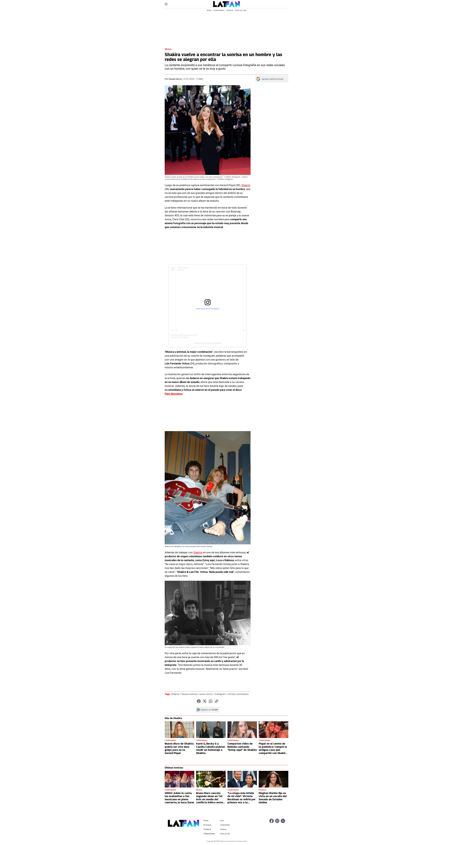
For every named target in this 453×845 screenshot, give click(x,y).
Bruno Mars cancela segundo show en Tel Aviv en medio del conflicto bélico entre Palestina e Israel (209, 799)
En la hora (210, 825)
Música (168, 49)
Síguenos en (209, 709)
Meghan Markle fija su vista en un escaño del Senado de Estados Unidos (273, 798)
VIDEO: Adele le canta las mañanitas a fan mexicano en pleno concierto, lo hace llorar (179, 798)
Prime (210, 820)
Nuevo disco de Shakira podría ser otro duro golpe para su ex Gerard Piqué (179, 748)
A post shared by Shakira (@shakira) (207, 343)
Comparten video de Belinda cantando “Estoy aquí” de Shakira (242, 746)
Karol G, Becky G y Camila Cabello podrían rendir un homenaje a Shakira (210, 748)
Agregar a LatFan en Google (269, 79)
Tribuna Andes (210, 834)
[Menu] (167, 4)
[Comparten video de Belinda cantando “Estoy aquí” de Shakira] (242, 729)
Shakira (245, 185)
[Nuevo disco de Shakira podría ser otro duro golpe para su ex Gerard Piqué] (179, 729)
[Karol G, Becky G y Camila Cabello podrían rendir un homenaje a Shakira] (211, 729)
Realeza (229, 10)
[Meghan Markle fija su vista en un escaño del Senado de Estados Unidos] (273, 779)
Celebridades (218, 10)
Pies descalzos (174, 393)
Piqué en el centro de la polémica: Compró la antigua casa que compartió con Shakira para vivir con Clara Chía (273, 751)
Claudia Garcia (175, 79)
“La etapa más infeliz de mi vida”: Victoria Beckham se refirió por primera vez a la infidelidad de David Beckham (241, 801)
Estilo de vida (240, 10)
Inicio (209, 10)
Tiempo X (210, 829)
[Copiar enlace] (216, 701)
